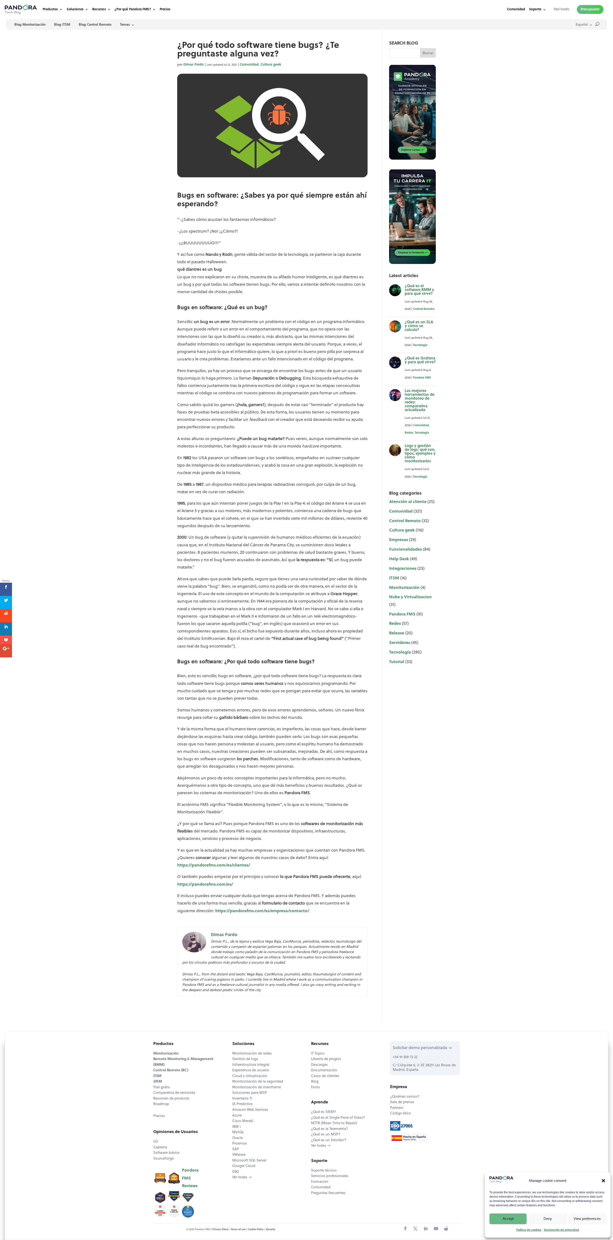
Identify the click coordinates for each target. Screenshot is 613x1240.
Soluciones (75, 9)
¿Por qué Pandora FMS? (132, 9)
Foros (315, 1087)
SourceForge (163, 1159)
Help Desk (399, 559)
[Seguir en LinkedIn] (425, 1229)
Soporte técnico (324, 1171)
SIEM (157, 1082)
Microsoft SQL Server (249, 1161)
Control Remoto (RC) (170, 1070)
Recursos (99, 9)
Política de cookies (528, 1230)
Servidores (399, 643)
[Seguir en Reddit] (446, 1229)
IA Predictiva (242, 1104)
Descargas (319, 1065)
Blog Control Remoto (95, 25)
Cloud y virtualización (249, 1076)
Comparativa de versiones (174, 1093)
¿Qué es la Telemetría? (329, 1129)
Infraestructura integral (250, 1065)
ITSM (394, 578)
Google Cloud (243, 1166)
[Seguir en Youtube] (436, 1229)
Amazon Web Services (250, 1110)
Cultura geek (271, 65)
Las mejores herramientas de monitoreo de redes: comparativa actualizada (419, 400)
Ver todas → (242, 1177)
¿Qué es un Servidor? (328, 1140)
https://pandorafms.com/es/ (205, 884)
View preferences (587, 1219)
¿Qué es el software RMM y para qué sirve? (419, 290)
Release (396, 633)
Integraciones (402, 568)
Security (270, 1229)
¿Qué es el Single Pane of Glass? (338, 1118)
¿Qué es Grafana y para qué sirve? (420, 360)
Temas (125, 25)
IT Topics (318, 1054)
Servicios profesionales (329, 1176)
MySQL (238, 1132)
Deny (548, 1219)
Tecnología (420, 345)
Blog (314, 1082)
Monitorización (404, 588)
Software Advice (166, 1153)
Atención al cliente (407, 502)
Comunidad (516, 9)
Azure (237, 1116)
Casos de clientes (325, 1076)
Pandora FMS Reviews (190, 1178)
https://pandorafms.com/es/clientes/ (213, 865)
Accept (508, 1219)
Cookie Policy (256, 1229)
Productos (50, 9)
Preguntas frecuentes (328, 1193)
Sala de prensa (402, 1102)
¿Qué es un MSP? (325, 1135)
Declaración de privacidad (561, 1230)
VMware (238, 1155)
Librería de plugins (326, 1059)
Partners (396, 1108)
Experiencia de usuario (250, 1070)
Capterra (160, 1147)
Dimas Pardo (193, 65)
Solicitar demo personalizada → (422, 1048)
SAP (235, 1149)
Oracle (237, 1138)
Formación (319, 1182)
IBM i (236, 1127)
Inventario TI (242, 1099)
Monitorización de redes (252, 1054)
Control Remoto (423, 309)
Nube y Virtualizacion (410, 597)
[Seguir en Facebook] (405, 1229)
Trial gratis (161, 1087)
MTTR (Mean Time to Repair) (334, 1123)
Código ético (400, 1114)
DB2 (235, 1172)
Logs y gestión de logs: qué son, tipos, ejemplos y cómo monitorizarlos (420, 454)
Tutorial (396, 662)
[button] (603, 1180)
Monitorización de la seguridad (257, 1082)
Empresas (398, 540)
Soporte (535, 9)
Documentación (324, 1070)
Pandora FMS (422, 378)
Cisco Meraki (242, 1121)
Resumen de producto (171, 1099)
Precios (165, 9)
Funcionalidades (405, 549)
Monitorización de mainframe (256, 1087)
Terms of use (238, 1229)
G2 (155, 1142)
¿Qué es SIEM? (323, 1112)
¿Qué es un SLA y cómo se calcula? (419, 326)
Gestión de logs (245, 1059)
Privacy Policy (220, 1229)
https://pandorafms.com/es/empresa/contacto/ (262, 911)
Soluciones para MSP (249, 1093)
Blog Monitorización (29, 25)
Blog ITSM (62, 25)
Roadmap (161, 1104)
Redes (409, 433)
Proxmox (239, 1144)
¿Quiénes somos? (405, 1097)
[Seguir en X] (415, 1229)
